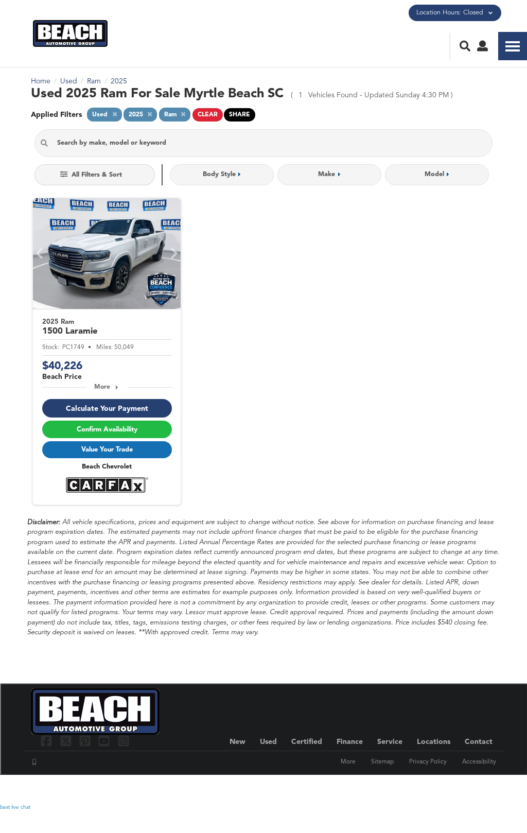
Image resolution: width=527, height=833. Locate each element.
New (237, 741)
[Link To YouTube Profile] (105, 740)
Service (389, 741)
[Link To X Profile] (66, 740)
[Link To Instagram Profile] (123, 740)
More (102, 387)
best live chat (15, 807)
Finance (350, 741)
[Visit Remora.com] (474, 789)
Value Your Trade (107, 449)
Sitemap (382, 762)
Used (268, 741)
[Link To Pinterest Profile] (86, 740)
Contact (479, 741)
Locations (433, 741)
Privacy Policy (428, 762)
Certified (306, 741)
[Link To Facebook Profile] (47, 740)
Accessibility (479, 762)
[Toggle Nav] (512, 46)
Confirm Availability (107, 429)
